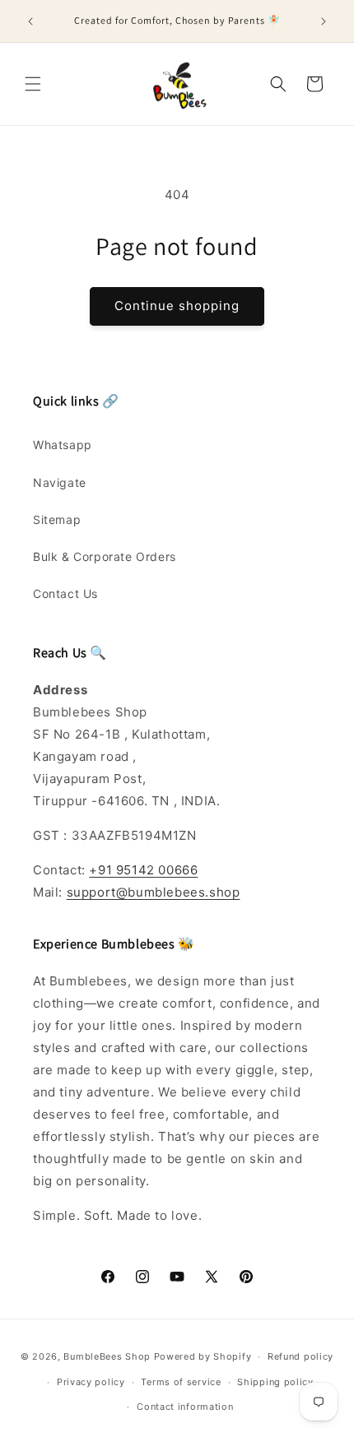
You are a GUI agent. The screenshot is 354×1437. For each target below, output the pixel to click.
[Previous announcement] (30, 21)
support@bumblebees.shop (153, 892)
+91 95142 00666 (143, 870)
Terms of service (181, 1382)
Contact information (185, 1406)
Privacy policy (91, 1382)
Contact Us (65, 593)
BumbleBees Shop (107, 1356)
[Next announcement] (323, 21)
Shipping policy (275, 1382)
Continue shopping (177, 305)
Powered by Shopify (203, 1356)
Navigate (59, 482)
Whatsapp (62, 445)
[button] (33, 84)
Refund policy (300, 1356)
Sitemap (57, 519)
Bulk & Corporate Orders (104, 556)
